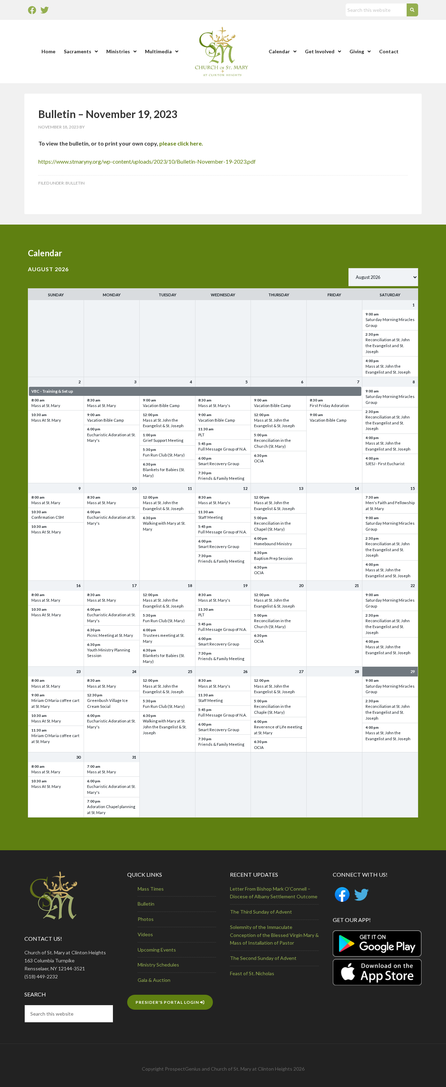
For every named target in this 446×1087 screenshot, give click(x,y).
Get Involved (319, 51)
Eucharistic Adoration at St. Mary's (111, 437)
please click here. (181, 143)
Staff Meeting (210, 517)
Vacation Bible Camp (105, 420)
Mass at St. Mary (45, 405)
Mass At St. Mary (46, 420)
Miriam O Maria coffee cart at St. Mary (55, 703)
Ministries (118, 51)
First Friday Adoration (329, 405)
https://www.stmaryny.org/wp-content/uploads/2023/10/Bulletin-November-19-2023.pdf (147, 161)
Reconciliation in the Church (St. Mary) (272, 443)
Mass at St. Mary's (214, 405)
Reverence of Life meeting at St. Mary (278, 730)
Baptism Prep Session (273, 558)
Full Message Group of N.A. (222, 449)
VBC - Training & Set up (52, 391)
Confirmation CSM (47, 517)
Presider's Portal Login (168, 1002)
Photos (146, 919)
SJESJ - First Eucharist (385, 463)
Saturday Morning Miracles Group (390, 322)
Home (48, 51)
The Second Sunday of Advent (263, 958)
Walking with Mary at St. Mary (164, 526)
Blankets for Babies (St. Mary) (164, 472)
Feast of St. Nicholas (252, 973)
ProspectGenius (183, 1069)
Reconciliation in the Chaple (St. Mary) (272, 709)
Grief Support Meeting (163, 440)
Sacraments (77, 51)
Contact (389, 51)
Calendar (279, 51)
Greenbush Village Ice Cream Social (107, 703)
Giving (356, 51)
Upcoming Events (157, 950)
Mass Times (151, 889)
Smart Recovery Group (218, 463)
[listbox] (383, 277)
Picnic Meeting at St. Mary (110, 635)
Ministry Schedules (158, 965)
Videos (145, 934)
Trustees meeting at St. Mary (163, 638)
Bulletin (75, 183)
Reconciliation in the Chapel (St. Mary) (272, 526)
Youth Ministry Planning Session (108, 653)
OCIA (259, 461)
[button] (81, 52)
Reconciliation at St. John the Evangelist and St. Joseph (388, 345)
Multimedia (158, 51)
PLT (201, 434)
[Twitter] (44, 10)
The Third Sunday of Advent (261, 912)
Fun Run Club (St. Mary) (164, 455)
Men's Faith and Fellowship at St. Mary (390, 505)
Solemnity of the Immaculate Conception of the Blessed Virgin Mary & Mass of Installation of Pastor (274, 935)
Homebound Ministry (273, 543)
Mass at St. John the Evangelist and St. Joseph (388, 369)
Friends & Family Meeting (221, 478)
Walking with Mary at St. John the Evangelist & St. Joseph (164, 727)
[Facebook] (32, 10)
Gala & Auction (154, 980)
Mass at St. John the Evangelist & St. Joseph (163, 423)
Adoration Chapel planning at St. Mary (111, 809)
